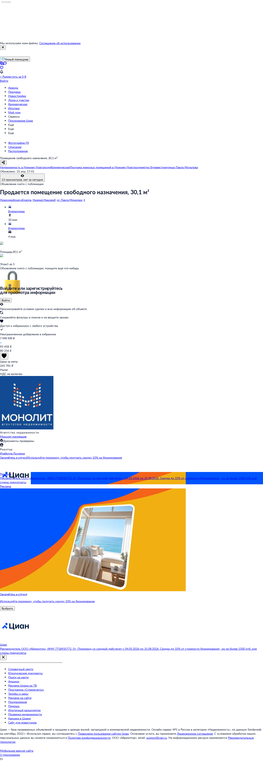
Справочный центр (20, 669)
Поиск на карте (18, 677)
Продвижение (17, 702)
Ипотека (14, 108)
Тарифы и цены (18, 694)
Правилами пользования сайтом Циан (103, 734)
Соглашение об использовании (60, 43)
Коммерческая (17, 104)
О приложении (10, 755)
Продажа (14, 92)
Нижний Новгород (44, 200)
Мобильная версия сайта (16, 751)
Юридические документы (25, 673)
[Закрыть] (3, 47)
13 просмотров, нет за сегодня (22, 180)
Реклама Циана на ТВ (22, 685)
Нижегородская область (15, 200)
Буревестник (16, 211)
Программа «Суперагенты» (26, 690)
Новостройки (17, 96)
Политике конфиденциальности (89, 738)
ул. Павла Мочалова (69, 200)
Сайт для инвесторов (22, 722)
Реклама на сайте (19, 698)
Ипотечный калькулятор (24, 710)
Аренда (13, 88)
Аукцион (13, 681)
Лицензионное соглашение (195, 734)
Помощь (14, 706)
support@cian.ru (156, 738)
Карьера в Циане (19, 718)
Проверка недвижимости (25, 714)
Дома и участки (18, 100)
